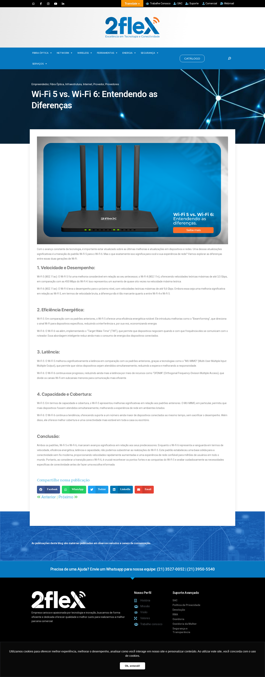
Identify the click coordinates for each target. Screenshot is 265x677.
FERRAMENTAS (105, 53)
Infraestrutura (73, 84)
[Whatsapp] (33, 3)
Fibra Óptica (57, 84)
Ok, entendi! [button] (132, 665)
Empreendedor (40, 84)
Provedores (112, 84)
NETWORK (63, 53)
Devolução (179, 609)
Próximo (66, 497)
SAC (175, 600)
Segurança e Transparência (181, 630)
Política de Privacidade (186, 605)
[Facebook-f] (40, 3)
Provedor (98, 84)
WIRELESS (83, 53)
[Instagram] (48, 3)
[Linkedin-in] (63, 3)
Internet (87, 84)
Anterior (49, 497)
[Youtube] (55, 3)
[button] (192, 58)
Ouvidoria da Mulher (185, 623)
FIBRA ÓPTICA (40, 53)
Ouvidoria (178, 619)
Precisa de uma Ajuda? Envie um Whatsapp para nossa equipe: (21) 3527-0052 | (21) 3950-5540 (132, 569)
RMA (175, 614)
